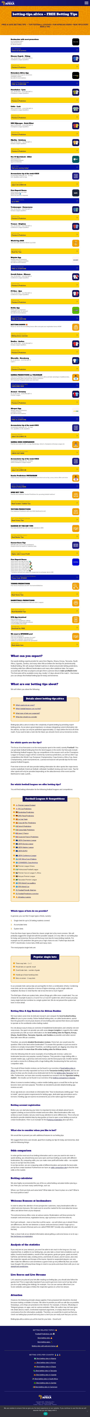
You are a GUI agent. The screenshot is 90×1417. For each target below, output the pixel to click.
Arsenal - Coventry (45, 398)
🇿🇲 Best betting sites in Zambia (45, 1383)
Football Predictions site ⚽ (45, 1334)
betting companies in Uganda (64, 1078)
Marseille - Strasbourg (45, 364)
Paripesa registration (54, 1120)
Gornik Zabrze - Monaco (45, 280)
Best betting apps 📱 (45, 1342)
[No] (87, 1411)
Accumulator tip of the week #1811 (45, 431)
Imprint (38, 1403)
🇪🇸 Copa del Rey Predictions (26, 823)
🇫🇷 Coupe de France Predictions (27, 837)
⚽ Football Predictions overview (27, 894)
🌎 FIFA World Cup (22, 887)
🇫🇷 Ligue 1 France (22, 833)
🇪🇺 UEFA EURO (21, 851)
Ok (46, 1414)
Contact (35, 1404)
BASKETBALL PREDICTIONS (45, 606)
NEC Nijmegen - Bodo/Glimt (45, 129)
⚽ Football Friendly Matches (26, 890)
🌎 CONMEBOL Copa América (27, 863)
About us (41, 1404)
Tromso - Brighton (45, 230)
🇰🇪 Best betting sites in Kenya (45, 1362)
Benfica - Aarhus (45, 347)
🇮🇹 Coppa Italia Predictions (25, 830)
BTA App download (45, 623)
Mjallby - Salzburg (45, 146)
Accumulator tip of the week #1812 (45, 465)
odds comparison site (59, 1167)
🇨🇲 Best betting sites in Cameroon (45, 1387)
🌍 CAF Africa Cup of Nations (26, 859)
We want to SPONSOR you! (45, 640)
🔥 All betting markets (23, 897)
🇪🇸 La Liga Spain (22, 819)
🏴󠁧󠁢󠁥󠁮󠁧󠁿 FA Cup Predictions (24, 809)
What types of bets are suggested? (28, 713)
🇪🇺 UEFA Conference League (26, 855)
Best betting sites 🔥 (45, 1338)
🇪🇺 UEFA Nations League (25, 847)
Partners (54, 1404)
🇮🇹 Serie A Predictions (23, 826)
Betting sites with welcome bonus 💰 (45, 1346)
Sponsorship (47, 1404)
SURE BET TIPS (45, 498)
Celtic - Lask (45, 112)
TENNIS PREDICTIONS (45, 590)
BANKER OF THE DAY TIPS (45, 532)
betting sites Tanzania (65, 1073)
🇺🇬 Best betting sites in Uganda (45, 1375)
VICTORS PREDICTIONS (45, 515)
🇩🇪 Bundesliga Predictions (25, 812)
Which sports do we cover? (25, 705)
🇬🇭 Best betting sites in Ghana (45, 1367)
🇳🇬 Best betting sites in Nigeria (45, 1358)
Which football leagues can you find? (28, 709)
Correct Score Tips (45, 549)
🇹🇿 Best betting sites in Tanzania (45, 1371)
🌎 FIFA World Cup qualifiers (26, 883)
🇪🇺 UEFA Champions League (26, 840)
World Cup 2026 (45, 247)
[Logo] (8, 3)
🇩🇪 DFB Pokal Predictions (25, 816)
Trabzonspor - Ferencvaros (45, 213)
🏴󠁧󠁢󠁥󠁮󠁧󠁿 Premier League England (25, 805)
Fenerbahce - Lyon (45, 96)
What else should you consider (26, 717)
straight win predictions (19, 1266)
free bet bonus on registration (22, 1236)
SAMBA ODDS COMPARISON (45, 448)
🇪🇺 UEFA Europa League (24, 844)
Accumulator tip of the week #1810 (45, 180)
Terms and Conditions (47, 1403)
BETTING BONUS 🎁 (45, 331)
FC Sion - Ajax (45, 297)
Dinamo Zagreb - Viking (45, 62)
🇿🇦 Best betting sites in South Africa (45, 1379)
